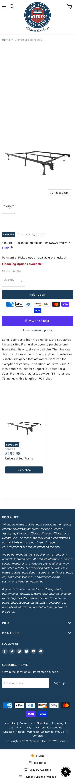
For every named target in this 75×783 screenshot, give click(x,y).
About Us (9, 723)
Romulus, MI (59, 723)
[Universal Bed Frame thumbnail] (8, 206)
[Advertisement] (37, 84)
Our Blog (37, 735)
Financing (42, 723)
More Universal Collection (37, 400)
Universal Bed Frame (19, 458)
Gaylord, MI (15, 727)
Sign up (59, 683)
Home (6, 39)
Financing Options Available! (22, 264)
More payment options (37, 330)
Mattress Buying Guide (48, 727)
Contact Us (26, 723)
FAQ (28, 727)
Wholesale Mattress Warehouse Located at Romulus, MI (35, 731)
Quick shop (24, 469)
